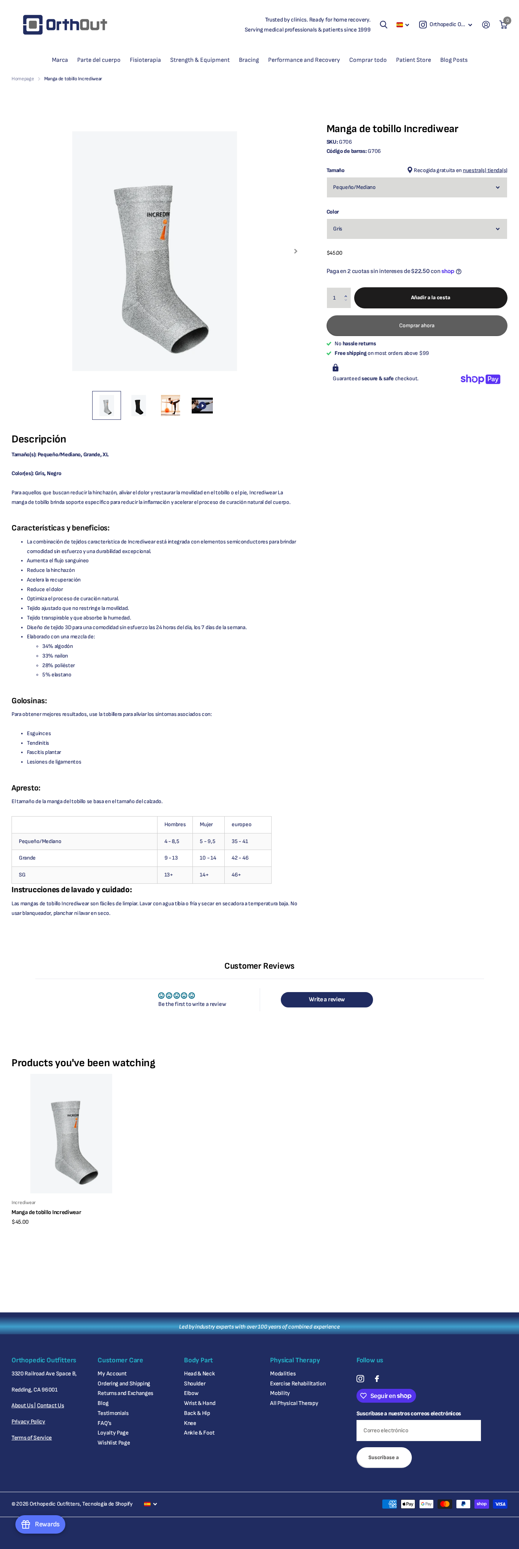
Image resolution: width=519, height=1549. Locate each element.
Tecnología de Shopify (107, 1504)
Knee (190, 1423)
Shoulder (195, 1383)
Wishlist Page (114, 1442)
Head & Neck (199, 1373)
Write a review (327, 999)
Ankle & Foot (199, 1432)
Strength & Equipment (200, 60)
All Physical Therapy (294, 1403)
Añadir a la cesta (430, 297)
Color (333, 212)
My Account (112, 1373)
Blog (103, 1403)
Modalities (282, 1373)
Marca (60, 60)
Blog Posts (454, 60)
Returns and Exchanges (125, 1393)
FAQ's (104, 1423)
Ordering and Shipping (124, 1383)
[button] (348, 290)
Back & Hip (197, 1413)
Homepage (23, 79)
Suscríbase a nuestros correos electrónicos (409, 1413)
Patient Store (413, 60)
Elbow (191, 1393)
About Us (23, 1405)
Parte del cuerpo (99, 60)
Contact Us (50, 1405)
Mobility (280, 1393)
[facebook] (377, 1378)
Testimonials (113, 1413)
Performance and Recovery (304, 60)
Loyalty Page (113, 1432)
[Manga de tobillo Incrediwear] (71, 1133)
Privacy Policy (28, 1421)
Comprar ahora (416, 325)
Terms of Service (32, 1437)
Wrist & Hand (199, 1403)
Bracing (249, 60)
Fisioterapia (145, 60)
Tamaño (417, 170)
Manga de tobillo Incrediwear (46, 1212)
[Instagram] (360, 1378)
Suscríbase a (384, 1457)
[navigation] (106, 405)
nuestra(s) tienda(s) (485, 170)
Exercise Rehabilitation (297, 1383)
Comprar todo (368, 60)
